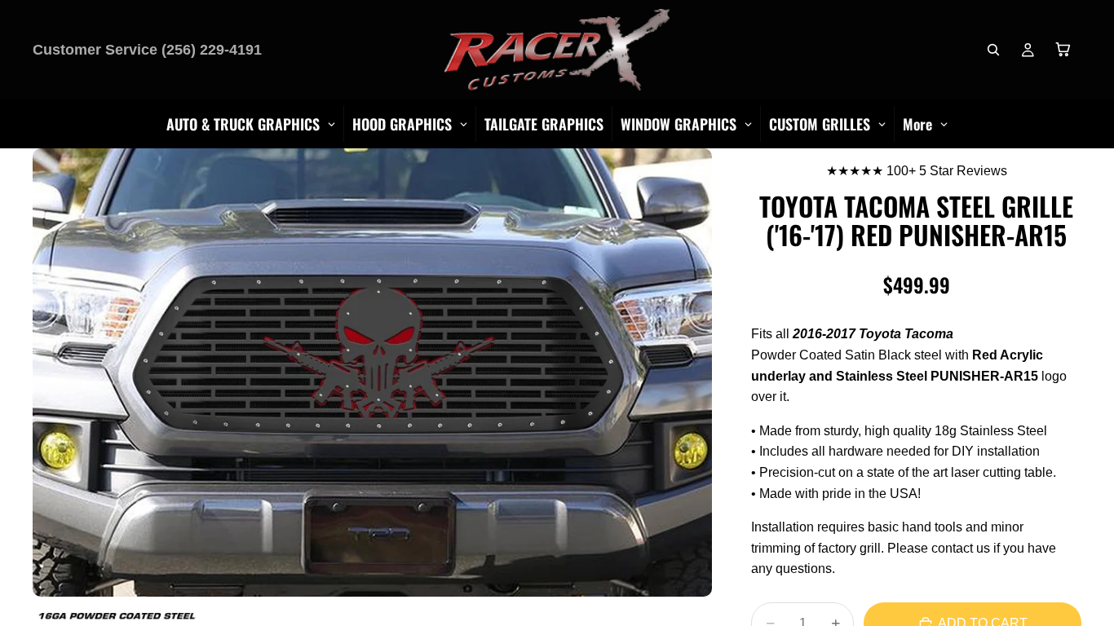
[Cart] (1063, 50)
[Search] (993, 50)
